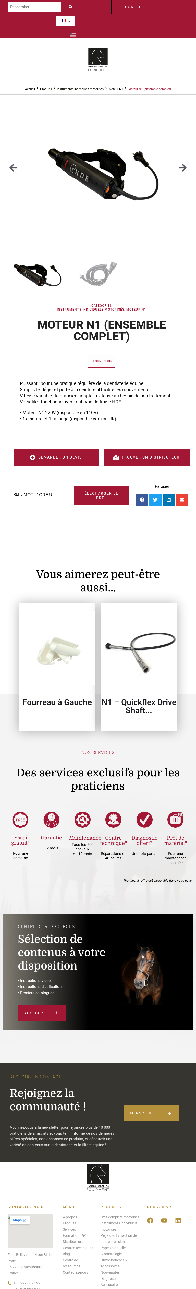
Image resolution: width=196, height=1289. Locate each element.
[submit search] (72, 7)
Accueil (30, 89)
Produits (46, 89)
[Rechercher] (34, 7)
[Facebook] (150, 1220)
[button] (13, 168)
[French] (64, 21)
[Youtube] (164, 1220)
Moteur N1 (116, 89)
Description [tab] (102, 361)
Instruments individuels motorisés (80, 89)
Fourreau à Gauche (57, 702)
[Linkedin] (178, 1220)
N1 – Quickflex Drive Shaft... (139, 706)
